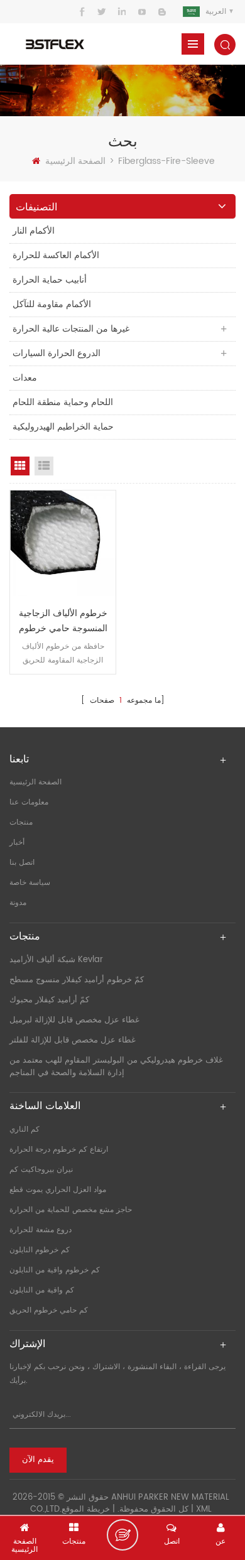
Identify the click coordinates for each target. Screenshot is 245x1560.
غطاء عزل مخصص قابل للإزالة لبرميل (74, 1020)
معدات (25, 378)
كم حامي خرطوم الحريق (48, 1310)
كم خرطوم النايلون (39, 1250)
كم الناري (24, 1129)
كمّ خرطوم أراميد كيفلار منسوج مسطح (76, 980)
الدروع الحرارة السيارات (57, 353)
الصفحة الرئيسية (75, 161)
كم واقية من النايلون (41, 1290)
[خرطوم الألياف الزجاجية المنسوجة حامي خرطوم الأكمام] (63, 543)
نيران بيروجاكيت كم (41, 1170)
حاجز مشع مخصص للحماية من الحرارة (70, 1210)
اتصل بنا (22, 863)
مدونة (17, 903)
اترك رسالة (122, 1535)
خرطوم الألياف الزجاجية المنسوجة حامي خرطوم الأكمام (63, 621)
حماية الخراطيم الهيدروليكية (63, 427)
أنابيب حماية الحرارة (50, 280)
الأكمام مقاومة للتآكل (52, 304)
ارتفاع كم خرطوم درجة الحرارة (58, 1150)
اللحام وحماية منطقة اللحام (63, 402)
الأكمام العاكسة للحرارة (56, 255)
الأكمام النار (34, 231)
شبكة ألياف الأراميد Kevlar (56, 960)
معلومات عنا (28, 802)
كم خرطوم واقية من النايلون (54, 1270)
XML (204, 1509)
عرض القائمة (44, 466)
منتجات (21, 822)
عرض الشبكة (20, 466)
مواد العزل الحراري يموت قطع (57, 1190)
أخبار (16, 842)
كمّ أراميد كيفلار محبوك (49, 1000)
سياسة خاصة (29, 883)
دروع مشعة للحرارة (40, 1230)
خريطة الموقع (86, 1509)
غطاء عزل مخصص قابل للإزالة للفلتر (72, 1040)
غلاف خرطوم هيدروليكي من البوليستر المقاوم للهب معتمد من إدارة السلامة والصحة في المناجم (116, 1067)
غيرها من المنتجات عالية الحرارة (71, 329)
